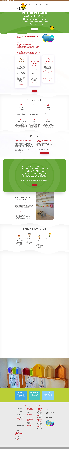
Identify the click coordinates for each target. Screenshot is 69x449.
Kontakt (24, 8)
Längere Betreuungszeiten (22, 283)
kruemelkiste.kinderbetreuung (21, 425)
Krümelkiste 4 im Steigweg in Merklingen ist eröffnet (29, 316)
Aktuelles (18, 430)
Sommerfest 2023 (20, 348)
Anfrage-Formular (29, 41)
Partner (47, 409)
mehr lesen (18, 286)
